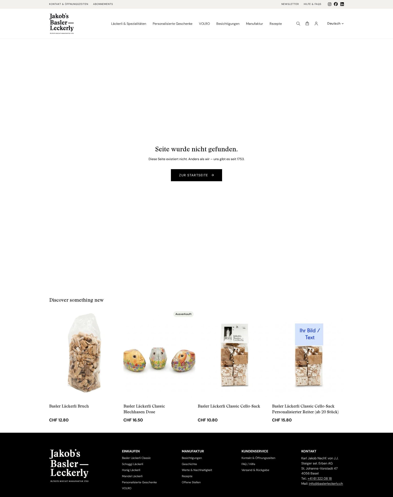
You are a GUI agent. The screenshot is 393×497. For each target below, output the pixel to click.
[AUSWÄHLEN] (114, 393)
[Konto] (316, 23)
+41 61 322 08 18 (320, 478)
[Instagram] (329, 4)
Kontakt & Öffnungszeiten (68, 4)
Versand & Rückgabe (255, 470)
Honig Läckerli (131, 470)
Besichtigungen (192, 458)
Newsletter (290, 4)
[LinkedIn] (342, 4)
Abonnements (103, 4)
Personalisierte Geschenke (139, 482)
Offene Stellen (191, 482)
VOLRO (126, 488)
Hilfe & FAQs (312, 4)
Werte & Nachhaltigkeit (197, 470)
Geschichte (189, 464)
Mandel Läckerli (132, 476)
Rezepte (187, 476)
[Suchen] (298, 23)
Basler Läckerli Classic (136, 458)
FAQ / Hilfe (248, 464)
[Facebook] (336, 4)
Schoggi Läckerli (132, 464)
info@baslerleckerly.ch (326, 483)
